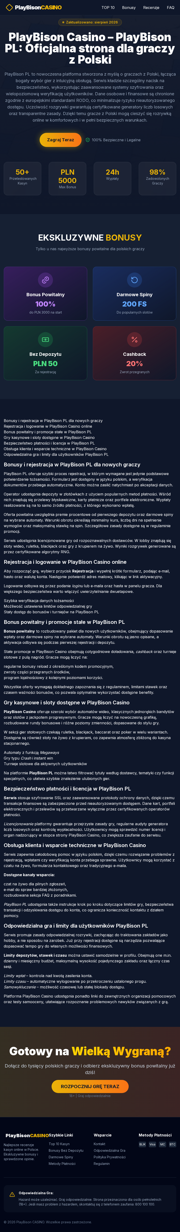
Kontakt (99, 1144)
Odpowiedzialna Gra (109, 1150)
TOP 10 (108, 7)
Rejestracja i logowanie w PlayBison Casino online (48, 426)
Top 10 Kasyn (59, 1144)
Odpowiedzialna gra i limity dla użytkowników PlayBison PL (56, 454)
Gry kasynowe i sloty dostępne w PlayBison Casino (49, 437)
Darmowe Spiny (61, 1157)
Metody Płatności (62, 1164)
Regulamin (102, 1164)
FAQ (170, 7)
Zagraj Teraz (60, 139)
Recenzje (151, 7)
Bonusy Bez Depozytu (66, 1150)
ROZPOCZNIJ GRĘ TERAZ (90, 1086)
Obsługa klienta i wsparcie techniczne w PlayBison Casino (55, 448)
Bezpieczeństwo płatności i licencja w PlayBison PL (49, 443)
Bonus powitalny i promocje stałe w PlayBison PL (48, 432)
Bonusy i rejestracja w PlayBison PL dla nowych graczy (53, 420)
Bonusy (129, 7)
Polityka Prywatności (110, 1157)
